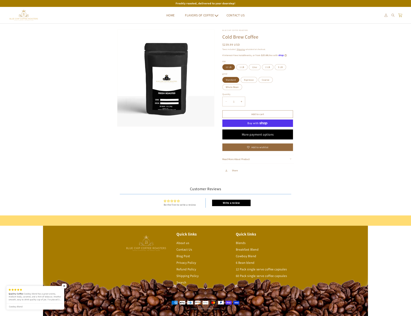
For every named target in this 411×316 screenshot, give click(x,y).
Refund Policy (186, 269)
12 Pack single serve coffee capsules (261, 269)
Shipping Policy (187, 276)
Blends (241, 243)
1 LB (242, 67)
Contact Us (184, 249)
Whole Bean (232, 87)
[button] (200, 15)
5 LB (280, 67)
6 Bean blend (245, 263)
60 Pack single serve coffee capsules (261, 276)
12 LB (229, 67)
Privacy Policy (186, 263)
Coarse (265, 79)
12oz (254, 67)
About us (182, 243)
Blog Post (183, 256)
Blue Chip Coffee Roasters (209, 308)
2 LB (267, 67)
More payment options (258, 134)
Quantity (226, 94)
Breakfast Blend (247, 249)
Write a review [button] (231, 203)
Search (181, 282)
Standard (231, 79)
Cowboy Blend (246, 256)
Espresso (249, 79)
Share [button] (235, 170)
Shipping (241, 49)
